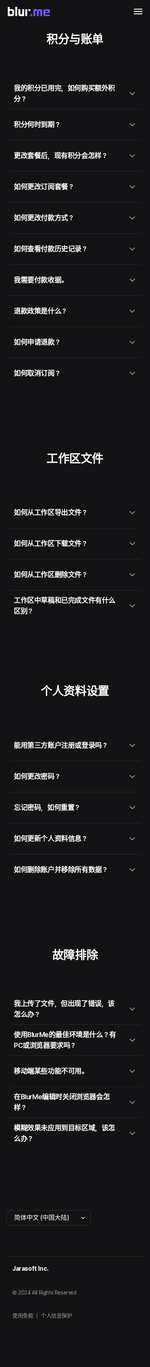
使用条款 (22, 1316)
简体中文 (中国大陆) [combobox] (41, 1217)
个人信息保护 (56, 1316)
